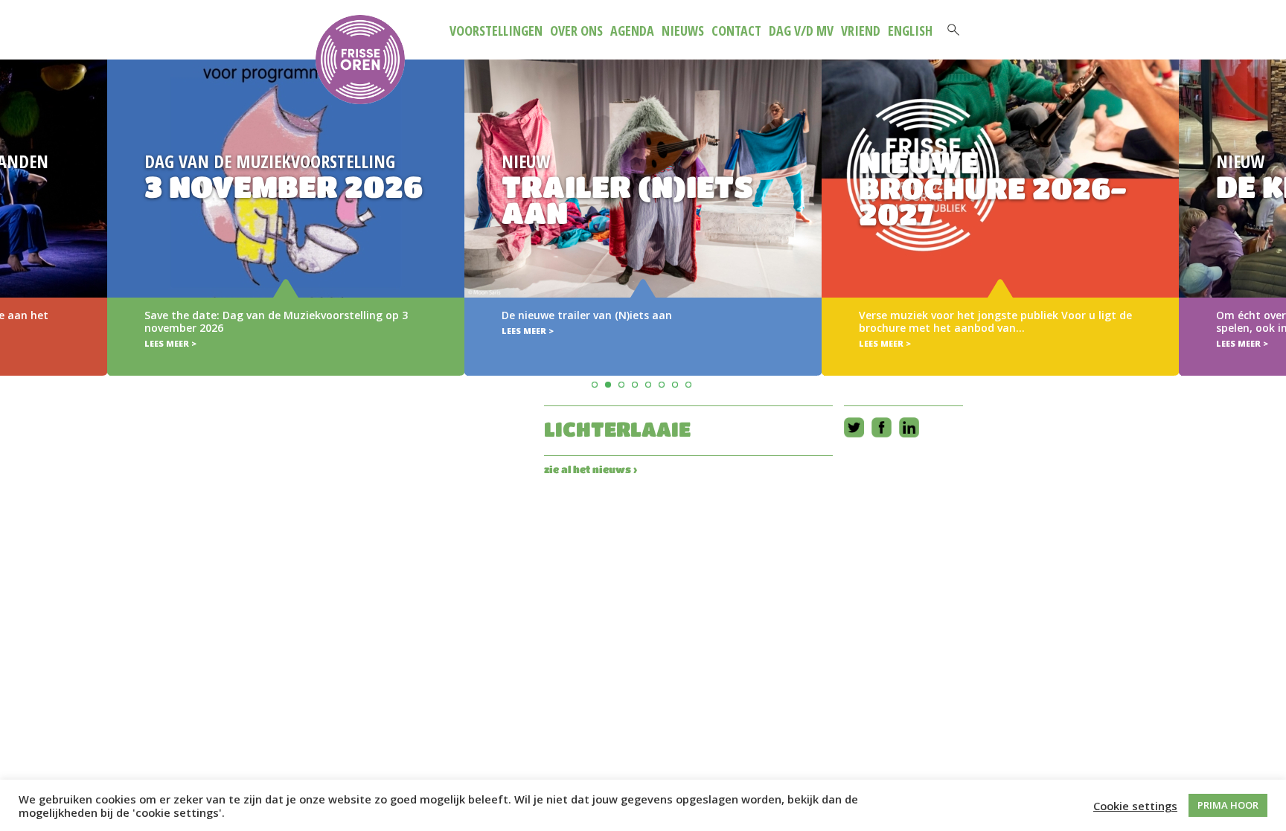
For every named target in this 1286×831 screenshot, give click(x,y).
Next (1272, 196)
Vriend (860, 30)
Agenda (632, 30)
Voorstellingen (496, 30)
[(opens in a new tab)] (643, 218)
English (910, 30)
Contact (736, 30)
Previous (14, 196)
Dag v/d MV (801, 30)
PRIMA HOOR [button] (1227, 805)
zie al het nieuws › (590, 469)
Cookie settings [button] (1135, 805)
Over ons (576, 30)
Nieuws (683, 30)
